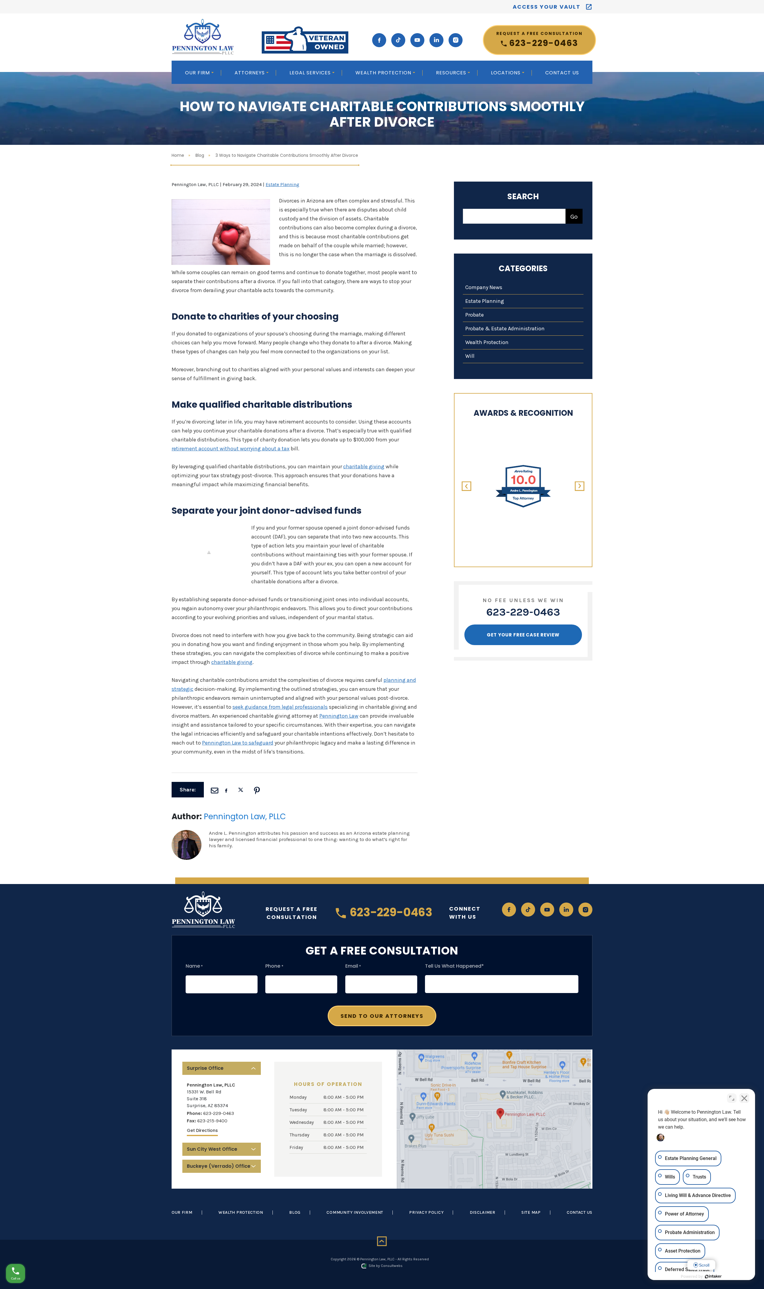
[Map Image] (493, 1119)
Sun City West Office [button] (212, 1149)
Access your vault (546, 6)
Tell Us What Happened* (454, 966)
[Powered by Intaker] (713, 1276)
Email (353, 966)
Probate (474, 314)
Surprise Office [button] (205, 1068)
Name (194, 966)
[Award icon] (523, 468)
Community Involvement (354, 1212)
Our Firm (198, 72)
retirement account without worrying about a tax (230, 448)
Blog (199, 155)
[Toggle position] (732, 1098)
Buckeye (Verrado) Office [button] (218, 1166)
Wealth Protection (384, 72)
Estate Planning (282, 184)
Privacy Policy (426, 1212)
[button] (467, 486)
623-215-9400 (212, 1121)
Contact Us (562, 72)
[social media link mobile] (379, 40)
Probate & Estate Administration (505, 328)
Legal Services (310, 72)
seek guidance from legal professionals (280, 707)
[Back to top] (382, 1241)
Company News (483, 287)
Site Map (531, 1212)
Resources (452, 72)
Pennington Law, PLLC (245, 816)
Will (470, 356)
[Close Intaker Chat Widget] (744, 1098)
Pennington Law (338, 716)
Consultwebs (392, 1266)
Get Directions (202, 1130)
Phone (274, 966)
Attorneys (250, 72)
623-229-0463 (539, 39)
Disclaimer (482, 1212)
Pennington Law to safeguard (237, 742)
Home (178, 155)
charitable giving (363, 466)
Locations (506, 72)
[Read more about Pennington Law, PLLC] (186, 833)
